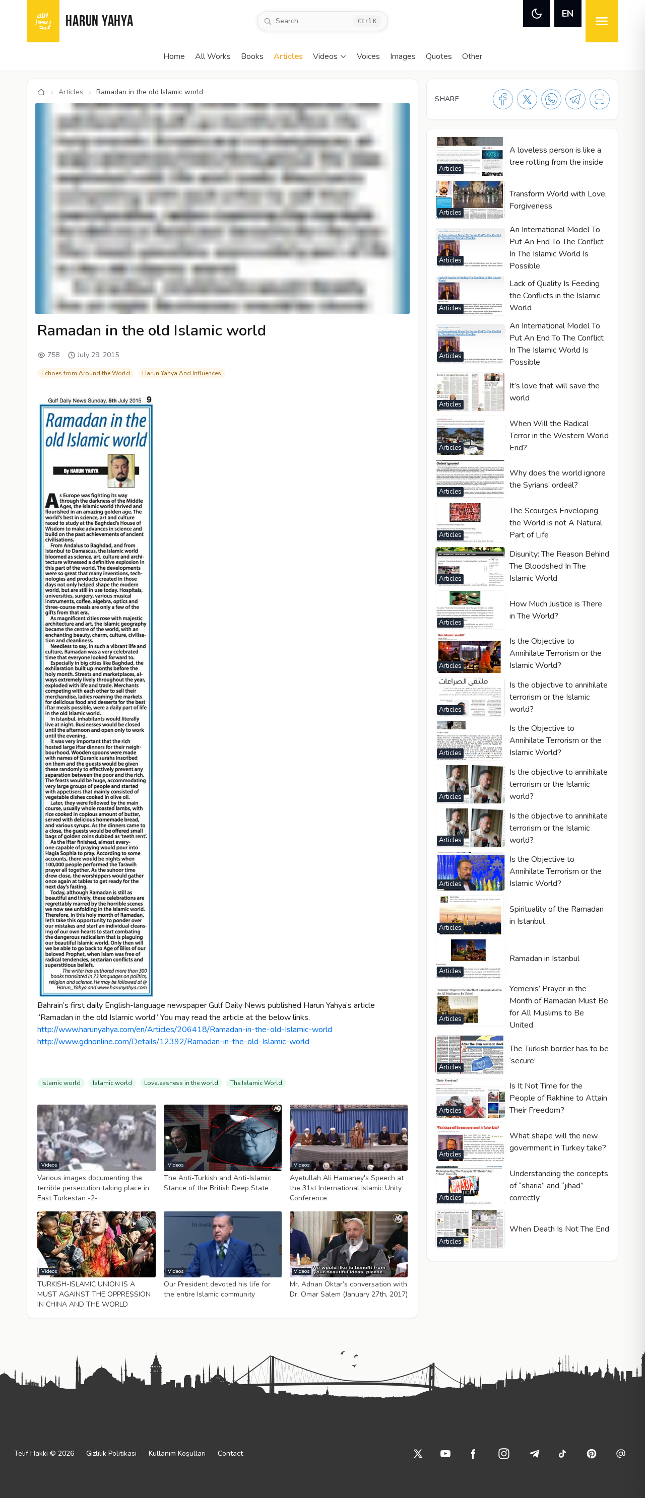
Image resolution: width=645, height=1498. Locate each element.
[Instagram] (504, 1454)
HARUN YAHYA (99, 22)
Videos (325, 56)
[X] (527, 99)
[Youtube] (445, 1454)
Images (403, 56)
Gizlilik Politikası (111, 1453)
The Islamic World (256, 1083)
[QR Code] (600, 99)
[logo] (43, 21)
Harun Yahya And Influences (181, 373)
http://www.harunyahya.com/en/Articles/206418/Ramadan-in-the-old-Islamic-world (184, 1029)
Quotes (439, 56)
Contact (230, 1453)
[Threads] (621, 1454)
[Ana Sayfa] (41, 92)
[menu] (602, 21)
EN (567, 14)
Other (472, 56)
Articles (288, 56)
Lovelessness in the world (181, 1083)
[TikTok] (562, 1454)
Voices (368, 56)
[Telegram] (575, 99)
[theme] (536, 13)
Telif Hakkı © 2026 (44, 1453)
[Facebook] (503, 99)
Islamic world (61, 1083)
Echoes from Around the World (85, 373)
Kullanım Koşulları (177, 1453)
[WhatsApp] (551, 99)
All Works (213, 56)
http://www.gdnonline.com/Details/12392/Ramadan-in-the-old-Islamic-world (173, 1041)
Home (174, 56)
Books (252, 56)
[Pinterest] (591, 1454)
